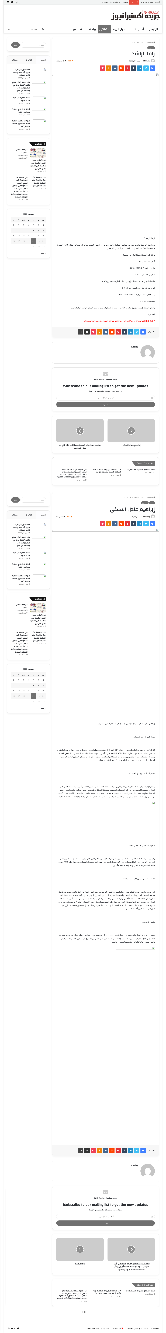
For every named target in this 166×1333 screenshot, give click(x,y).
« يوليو (43, 253)
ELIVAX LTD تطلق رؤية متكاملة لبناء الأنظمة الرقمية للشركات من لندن (102, 2)
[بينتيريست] (127, 68)
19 (24, 236)
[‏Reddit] (121, 68)
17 (33, 236)
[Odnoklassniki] (108, 68)
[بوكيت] (102, 68)
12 (24, 230)
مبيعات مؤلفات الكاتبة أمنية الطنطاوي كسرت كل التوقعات (21, 123)
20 (19, 236)
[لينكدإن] (139, 68)
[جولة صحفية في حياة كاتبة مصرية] (39, 101)
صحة (83, 29)
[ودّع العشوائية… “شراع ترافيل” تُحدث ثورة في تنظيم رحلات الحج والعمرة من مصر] (39, 86)
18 (28, 236)
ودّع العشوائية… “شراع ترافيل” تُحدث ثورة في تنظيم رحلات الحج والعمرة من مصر (21, 86)
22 (43, 241)
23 (38, 241)
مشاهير (104, 29)
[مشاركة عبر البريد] (87, 332)
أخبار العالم (137, 29)
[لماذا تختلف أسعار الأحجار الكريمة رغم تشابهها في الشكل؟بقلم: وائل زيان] (38, 153)
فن (75, 29)
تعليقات (14, 60)
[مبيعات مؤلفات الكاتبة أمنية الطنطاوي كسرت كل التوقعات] (39, 124)
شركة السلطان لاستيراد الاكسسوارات (140, 469)
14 (14, 230)
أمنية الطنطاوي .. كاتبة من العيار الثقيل (21, 111)
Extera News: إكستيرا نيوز (111, 1328)
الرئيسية (153, 29)
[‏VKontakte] (114, 68)
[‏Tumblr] (133, 68)
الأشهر (43, 60)
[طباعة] (80, 332)
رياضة (92, 29)
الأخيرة (29, 60)
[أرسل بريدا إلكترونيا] (144, 61)
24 (33, 241)
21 (14, 236)
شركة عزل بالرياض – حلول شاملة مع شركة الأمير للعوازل (21, 72)
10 (33, 230)
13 (18, 230)
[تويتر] (146, 68)
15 (43, 236)
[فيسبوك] (152, 68)
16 (38, 236)
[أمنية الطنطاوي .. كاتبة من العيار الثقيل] (39, 113)
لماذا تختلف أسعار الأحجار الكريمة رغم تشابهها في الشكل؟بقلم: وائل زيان (38, 164)
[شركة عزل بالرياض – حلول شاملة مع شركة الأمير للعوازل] (39, 73)
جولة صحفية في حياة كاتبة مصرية (21, 99)
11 (28, 230)
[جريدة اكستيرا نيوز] (135, 15)
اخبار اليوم (119, 29)
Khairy (147, 61)
